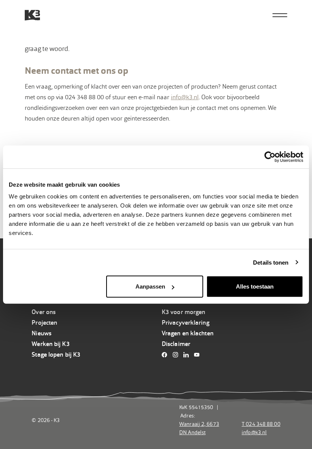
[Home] (32, 15)
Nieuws (41, 333)
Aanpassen (150, 286)
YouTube (199, 354)
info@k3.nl (185, 97)
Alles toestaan (255, 286)
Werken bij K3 (50, 344)
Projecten (44, 323)
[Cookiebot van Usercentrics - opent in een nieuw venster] (270, 156)
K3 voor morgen (183, 312)
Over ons (44, 312)
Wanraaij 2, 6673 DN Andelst (199, 428)
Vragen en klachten (187, 333)
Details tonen (270, 262)
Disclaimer (176, 344)
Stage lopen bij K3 (56, 355)
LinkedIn (188, 354)
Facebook (166, 354)
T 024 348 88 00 (261, 423)
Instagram (177, 354)
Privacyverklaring (185, 323)
